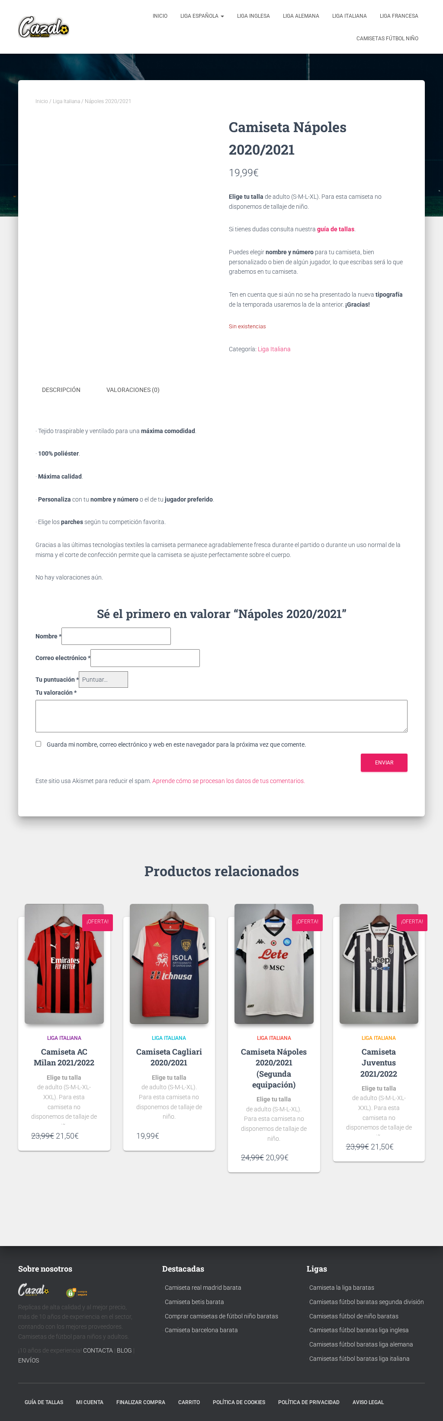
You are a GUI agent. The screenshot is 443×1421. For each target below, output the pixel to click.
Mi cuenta (89, 1402)
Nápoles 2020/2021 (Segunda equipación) (279, 1068)
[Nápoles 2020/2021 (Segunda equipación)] (274, 964)
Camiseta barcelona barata (201, 1330)
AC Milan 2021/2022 (64, 1057)
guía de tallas (335, 229)
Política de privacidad (309, 1402)
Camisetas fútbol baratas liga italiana (359, 1358)
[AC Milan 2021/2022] (64, 964)
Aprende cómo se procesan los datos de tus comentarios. (228, 780)
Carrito (189, 1402)
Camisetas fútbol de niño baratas (353, 1316)
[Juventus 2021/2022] (379, 964)
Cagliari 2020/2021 (176, 1057)
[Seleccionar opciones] (93, 1135)
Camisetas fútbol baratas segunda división (366, 1301)
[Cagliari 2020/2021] (169, 964)
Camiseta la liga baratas (341, 1287)
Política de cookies (239, 1402)
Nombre (48, 636)
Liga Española (200, 16)
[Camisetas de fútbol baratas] (33, 1291)
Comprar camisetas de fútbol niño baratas (221, 1316)
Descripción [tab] (61, 389)
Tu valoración (56, 692)
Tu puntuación (57, 679)
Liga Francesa (399, 16)
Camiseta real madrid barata (203, 1287)
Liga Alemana (301, 16)
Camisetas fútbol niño (387, 39)
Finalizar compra (140, 1402)
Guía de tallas (44, 1402)
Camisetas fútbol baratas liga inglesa (359, 1330)
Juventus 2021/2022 (378, 1067)
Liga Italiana (349, 16)
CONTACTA (98, 1350)
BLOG (124, 1350)
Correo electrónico (62, 657)
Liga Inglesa (253, 16)
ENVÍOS (28, 1360)
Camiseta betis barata (194, 1301)
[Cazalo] (44, 27)
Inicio (160, 16)
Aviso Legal (368, 1402)
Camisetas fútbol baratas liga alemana (361, 1344)
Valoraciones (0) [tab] (133, 389)
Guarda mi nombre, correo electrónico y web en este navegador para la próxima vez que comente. (176, 744)
